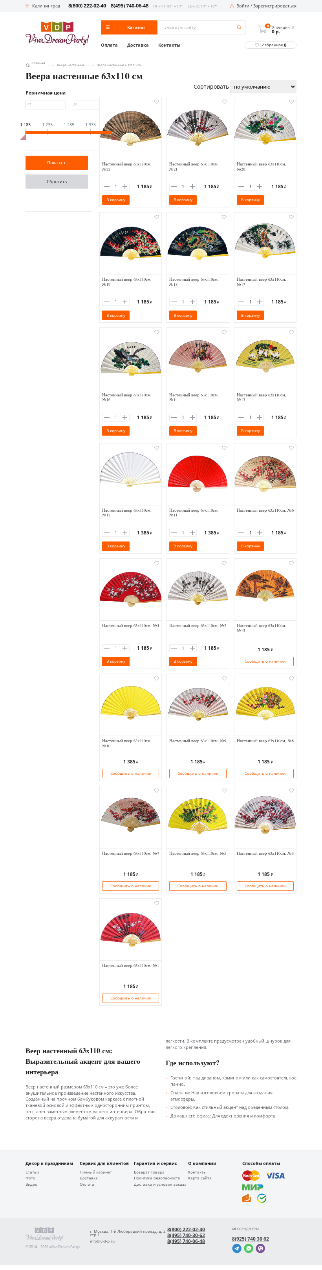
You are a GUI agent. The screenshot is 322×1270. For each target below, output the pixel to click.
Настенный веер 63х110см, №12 (127, 512)
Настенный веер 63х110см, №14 (194, 397)
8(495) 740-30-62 (186, 1235)
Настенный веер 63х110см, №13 (261, 397)
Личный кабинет (96, 1172)
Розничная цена (46, 93)
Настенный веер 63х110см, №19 (127, 281)
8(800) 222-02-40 (87, 5)
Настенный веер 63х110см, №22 (127, 166)
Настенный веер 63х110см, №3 (265, 853)
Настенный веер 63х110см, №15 (261, 628)
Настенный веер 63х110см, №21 (194, 166)
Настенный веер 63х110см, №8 (265, 740)
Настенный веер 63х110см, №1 (130, 965)
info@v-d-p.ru (102, 1241)
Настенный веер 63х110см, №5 (197, 853)
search (239, 27)
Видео (31, 1184)
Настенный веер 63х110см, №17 (261, 281)
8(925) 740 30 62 (250, 1239)
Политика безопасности (157, 1178)
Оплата (109, 45)
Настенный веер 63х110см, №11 (194, 512)
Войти (242, 6)
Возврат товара (149, 1172)
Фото (30, 1178)
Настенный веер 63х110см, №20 (261, 166)
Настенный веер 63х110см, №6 (265, 510)
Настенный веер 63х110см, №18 (194, 281)
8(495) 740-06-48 (129, 5)
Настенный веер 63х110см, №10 (127, 743)
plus (124, 186)
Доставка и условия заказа (160, 1184)
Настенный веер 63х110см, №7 (130, 853)
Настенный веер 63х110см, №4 (130, 625)
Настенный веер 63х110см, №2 (197, 625)
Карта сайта (200, 1178)
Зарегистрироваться (274, 6)
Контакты (169, 45)
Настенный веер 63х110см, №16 (127, 397)
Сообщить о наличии (265, 661)
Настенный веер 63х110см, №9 (197, 740)
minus (106, 186)
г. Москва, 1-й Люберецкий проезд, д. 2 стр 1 (128, 1233)
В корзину (115, 199)
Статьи (32, 1172)
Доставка (138, 45)
